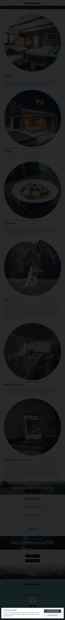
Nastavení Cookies (52, 615)
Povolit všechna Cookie (52, 611)
